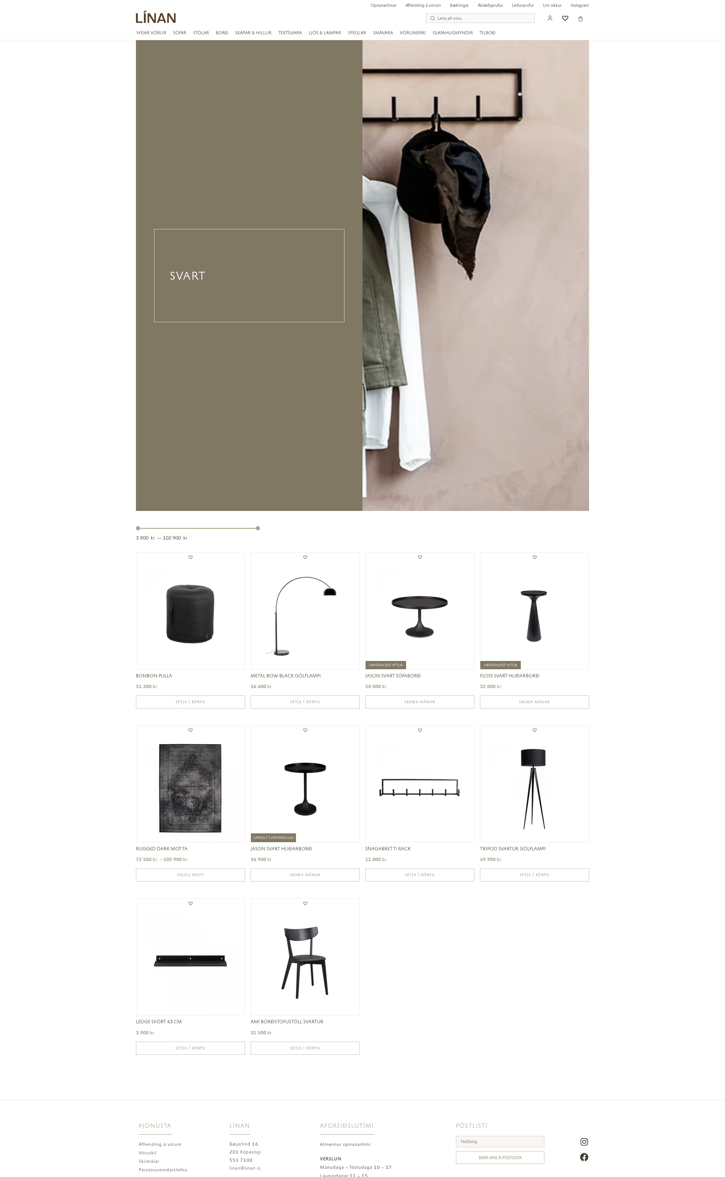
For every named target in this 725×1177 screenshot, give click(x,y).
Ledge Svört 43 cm (159, 1021)
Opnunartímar (383, 5)
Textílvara (290, 32)
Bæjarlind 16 (243, 1144)
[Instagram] (584, 1142)
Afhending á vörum (423, 5)
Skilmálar (149, 1161)
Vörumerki (413, 32)
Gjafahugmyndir (453, 32)
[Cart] (580, 18)
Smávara (383, 32)
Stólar (201, 32)
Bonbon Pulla (154, 675)
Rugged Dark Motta (161, 848)
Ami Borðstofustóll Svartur (287, 1021)
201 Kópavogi (245, 1152)
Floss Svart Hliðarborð (510, 675)
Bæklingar (459, 5)
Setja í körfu (191, 702)
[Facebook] (584, 1157)
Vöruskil (148, 1152)
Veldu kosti (190, 875)
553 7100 (241, 1160)
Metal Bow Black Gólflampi (286, 675)
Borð (222, 32)
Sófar (179, 32)
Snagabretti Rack (388, 848)
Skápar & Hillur (253, 32)
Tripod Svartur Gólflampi (513, 848)
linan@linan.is (245, 1168)
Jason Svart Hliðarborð (281, 848)
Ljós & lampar (325, 32)
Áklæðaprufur (490, 5)
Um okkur (552, 5)
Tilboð (487, 32)
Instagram (580, 5)
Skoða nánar (419, 702)
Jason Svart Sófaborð (393, 675)
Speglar (357, 32)
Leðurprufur (523, 5)
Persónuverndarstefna (163, 1169)
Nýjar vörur (151, 32)
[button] (190, 557)
